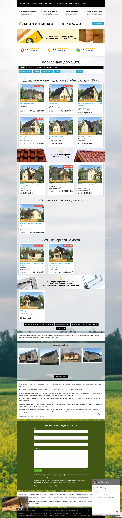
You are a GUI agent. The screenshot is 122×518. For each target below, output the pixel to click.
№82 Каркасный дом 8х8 (57, 184)
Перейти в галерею (61, 376)
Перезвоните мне (97, 23)
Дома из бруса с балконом (46, 324)
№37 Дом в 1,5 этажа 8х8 (86, 136)
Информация (73, 3)
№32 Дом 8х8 (24, 136)
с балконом (36, 71)
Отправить (38, 470)
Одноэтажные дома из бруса (62, 324)
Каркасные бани (62, 3)
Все (55, 67)
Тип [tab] (23, 67)
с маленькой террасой (25, 71)
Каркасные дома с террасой (78, 324)
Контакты (85, 3)
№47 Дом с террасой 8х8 (27, 103)
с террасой (79, 71)
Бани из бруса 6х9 (61, 328)
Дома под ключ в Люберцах (38, 23)
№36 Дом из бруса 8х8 (56, 136)
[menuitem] (25, 3)
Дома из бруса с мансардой (31, 324)
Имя (35, 428)
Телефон (36, 435)
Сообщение (37, 448)
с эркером (57, 71)
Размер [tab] (29, 67)
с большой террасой (47, 71)
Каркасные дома (37, 3)
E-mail (35, 442)
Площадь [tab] (48, 67)
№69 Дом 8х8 (53, 103)
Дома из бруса (24, 3)
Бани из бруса (49, 3)
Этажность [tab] (38, 67)
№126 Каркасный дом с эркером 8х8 (31, 311)
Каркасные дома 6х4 (92, 324)
